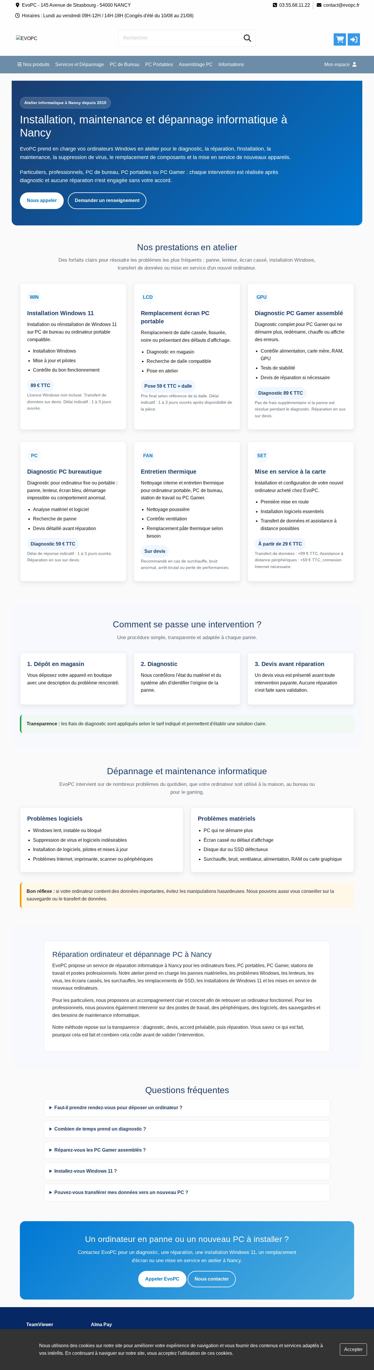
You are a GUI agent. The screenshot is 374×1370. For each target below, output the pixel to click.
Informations (231, 64)
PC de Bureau (124, 64)
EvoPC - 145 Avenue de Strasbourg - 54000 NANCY (76, 5)
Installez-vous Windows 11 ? (85, 1171)
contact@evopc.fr (341, 5)
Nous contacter (212, 1278)
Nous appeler (42, 200)
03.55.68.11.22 (294, 5)
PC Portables (159, 64)
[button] (354, 39)
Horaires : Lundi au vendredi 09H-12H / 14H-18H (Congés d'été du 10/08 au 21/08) (107, 15)
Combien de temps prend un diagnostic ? (100, 1128)
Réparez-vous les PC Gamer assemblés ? (100, 1150)
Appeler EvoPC (162, 1278)
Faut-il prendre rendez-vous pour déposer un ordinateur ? (118, 1107)
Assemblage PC (196, 64)
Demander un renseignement (107, 200)
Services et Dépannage (79, 64)
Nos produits (36, 64)
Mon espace (337, 64)
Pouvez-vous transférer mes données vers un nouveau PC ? (121, 1192)
